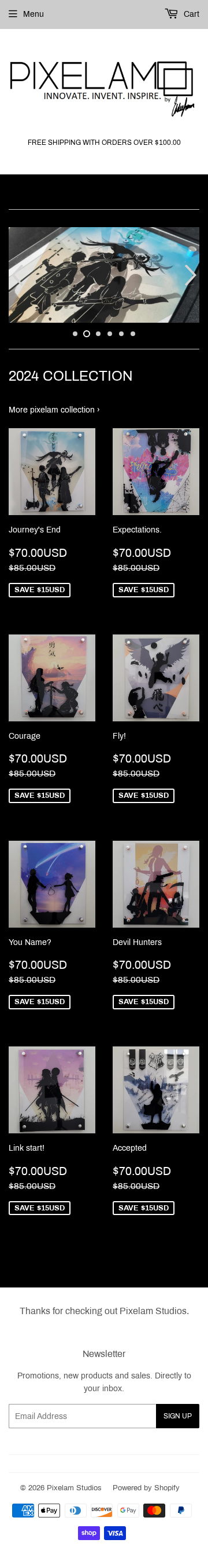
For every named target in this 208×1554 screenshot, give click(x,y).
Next (192, 275)
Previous (16, 275)
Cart (190, 14)
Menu (33, 14)
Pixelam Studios (74, 1488)
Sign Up (178, 1416)
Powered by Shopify (146, 1488)
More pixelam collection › (54, 410)
